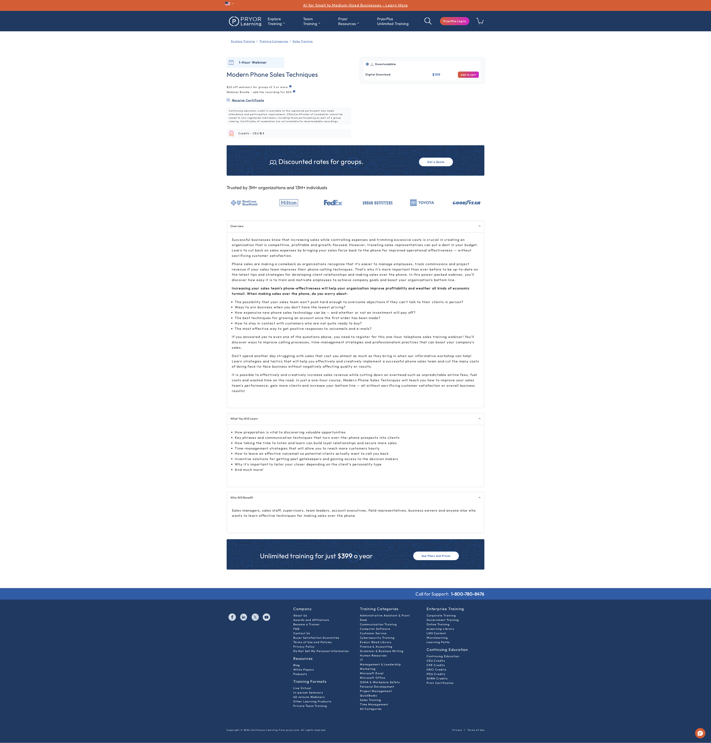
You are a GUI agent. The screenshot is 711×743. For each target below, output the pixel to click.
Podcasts (300, 674)
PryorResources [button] (347, 21)
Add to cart (468, 74)
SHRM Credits (437, 678)
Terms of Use (476, 730)
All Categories (371, 709)
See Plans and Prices (436, 556)
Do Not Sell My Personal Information (321, 651)
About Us (300, 615)
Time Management (374, 704)
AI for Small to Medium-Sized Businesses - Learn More (355, 5)
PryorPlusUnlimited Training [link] (393, 21)
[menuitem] (276, 21)
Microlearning (437, 637)
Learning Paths (438, 642)
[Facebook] (232, 617)
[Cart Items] (480, 23)
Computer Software (375, 629)
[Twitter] (255, 617)
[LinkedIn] (244, 617)
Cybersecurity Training (377, 637)
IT (361, 660)
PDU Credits (436, 674)
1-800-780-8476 (467, 594)
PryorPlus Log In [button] (454, 21)
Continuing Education (443, 656)
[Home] (245, 21)
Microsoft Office (372, 677)
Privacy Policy (304, 646)
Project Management (376, 691)
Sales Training (370, 700)
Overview (236, 226)
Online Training (438, 624)
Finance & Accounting (376, 646)
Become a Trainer (306, 624)
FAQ (296, 629)
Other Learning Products (312, 701)
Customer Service (373, 633)
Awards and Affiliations (311, 620)
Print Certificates (440, 683)
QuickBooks (368, 695)
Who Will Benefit (241, 497)
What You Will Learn (244, 418)
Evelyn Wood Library (376, 642)
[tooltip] (290, 86)
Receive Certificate (247, 100)
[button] (454, 21)
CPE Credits (436, 665)
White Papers (303, 669)
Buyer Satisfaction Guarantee (316, 637)
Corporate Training (441, 615)
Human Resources (373, 655)
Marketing (368, 669)
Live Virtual (302, 688)
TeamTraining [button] (310, 21)
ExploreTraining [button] (275, 21)
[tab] (422, 64)
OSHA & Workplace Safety (380, 682)
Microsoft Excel (372, 673)
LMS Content (436, 633)
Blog (296, 665)
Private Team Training (310, 706)
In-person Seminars (308, 692)
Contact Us (301, 633)
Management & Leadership (380, 664)
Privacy (457, 730)
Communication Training (378, 624)
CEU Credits (436, 660)
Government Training (443, 620)
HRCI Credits (436, 669)
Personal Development (377, 686)
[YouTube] (267, 617)
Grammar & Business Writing (382, 651)
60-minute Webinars (309, 697)
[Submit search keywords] (428, 21)
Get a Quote (435, 162)
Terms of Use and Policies (312, 642)
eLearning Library (440, 629)
